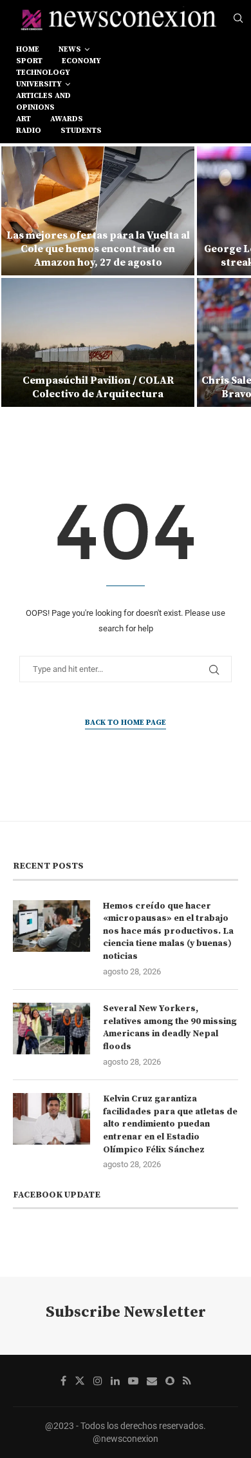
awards (66, 119)
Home (27, 49)
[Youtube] (133, 1380)
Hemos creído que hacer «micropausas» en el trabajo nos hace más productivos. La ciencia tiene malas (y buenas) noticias (168, 931)
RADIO (28, 130)
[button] (17, 276)
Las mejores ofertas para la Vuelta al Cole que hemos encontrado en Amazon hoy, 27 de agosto (98, 249)
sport (29, 61)
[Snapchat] (169, 1380)
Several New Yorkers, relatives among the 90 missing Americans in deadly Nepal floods (170, 1027)
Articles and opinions (43, 101)
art (23, 119)
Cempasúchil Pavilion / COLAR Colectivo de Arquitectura (98, 387)
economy (81, 61)
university (39, 84)
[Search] (238, 19)
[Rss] (187, 1380)
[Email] (152, 1380)
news (70, 49)
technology (43, 72)
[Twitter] (80, 1380)
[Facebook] (63, 1380)
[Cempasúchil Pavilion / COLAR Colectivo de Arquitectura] (97, 342)
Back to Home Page (125, 722)
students (81, 130)
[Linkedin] (115, 1380)
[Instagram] (97, 1380)
